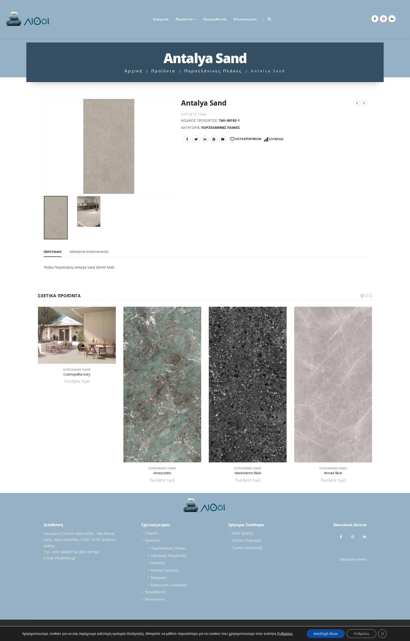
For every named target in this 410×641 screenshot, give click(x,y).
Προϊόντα (184, 20)
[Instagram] (383, 18)
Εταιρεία (161, 20)
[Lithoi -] (28, 19)
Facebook (187, 139)
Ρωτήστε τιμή (193, 114)
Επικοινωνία (245, 20)
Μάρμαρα (158, 577)
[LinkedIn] (392, 18)
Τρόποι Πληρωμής (246, 540)
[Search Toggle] (269, 19)
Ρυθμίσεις (361, 633)
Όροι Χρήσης (242, 533)
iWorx (361, 559)
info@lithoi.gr (65, 558)
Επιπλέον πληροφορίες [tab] (89, 252)
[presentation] (44, 146)
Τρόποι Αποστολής (247, 547)
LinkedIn (205, 139)
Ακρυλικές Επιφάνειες (168, 555)
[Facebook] (374, 18)
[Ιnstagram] (352, 536)
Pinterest (214, 139)
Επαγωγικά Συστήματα (168, 585)
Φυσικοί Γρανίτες (165, 570)
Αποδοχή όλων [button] (326, 633)
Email (222, 139)
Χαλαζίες (158, 563)
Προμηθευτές (215, 20)
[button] (362, 295)
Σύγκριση (276, 139)
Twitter (196, 139)
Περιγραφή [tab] (52, 252)
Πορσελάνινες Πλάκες (220, 127)
